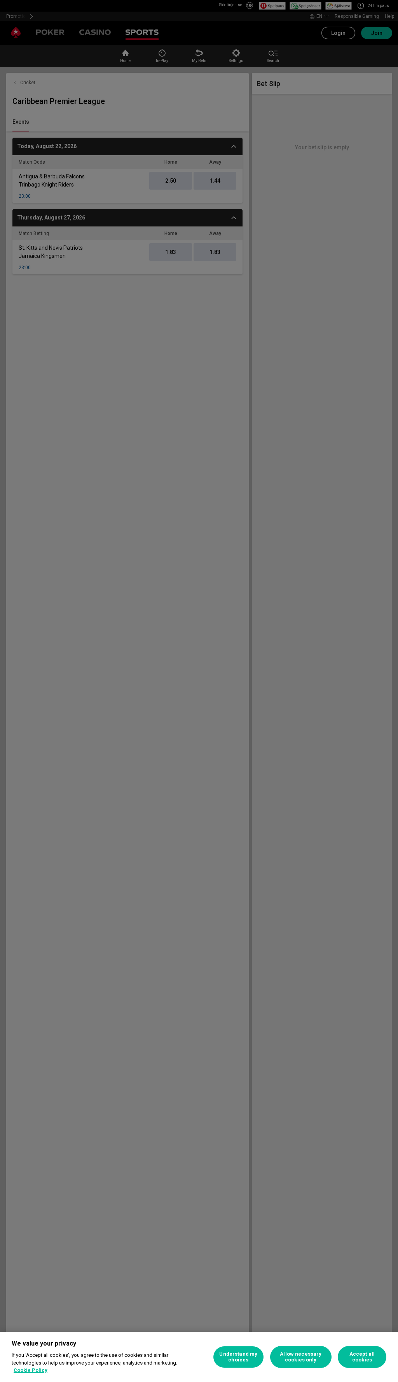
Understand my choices (238, 1357)
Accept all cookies (362, 1357)
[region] (199, 1357)
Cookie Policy (30, 1370)
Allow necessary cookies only (300, 1357)
